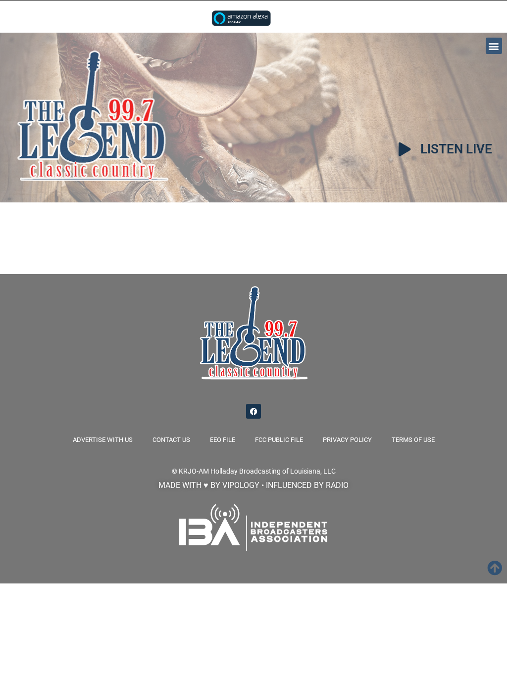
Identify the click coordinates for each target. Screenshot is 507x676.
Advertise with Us (103, 439)
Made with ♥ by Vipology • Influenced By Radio (253, 485)
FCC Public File (279, 439)
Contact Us (171, 439)
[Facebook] (253, 411)
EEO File (222, 439)
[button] (494, 46)
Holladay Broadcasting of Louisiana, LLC (273, 471)
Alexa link (241, 18)
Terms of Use (413, 439)
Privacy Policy (347, 439)
